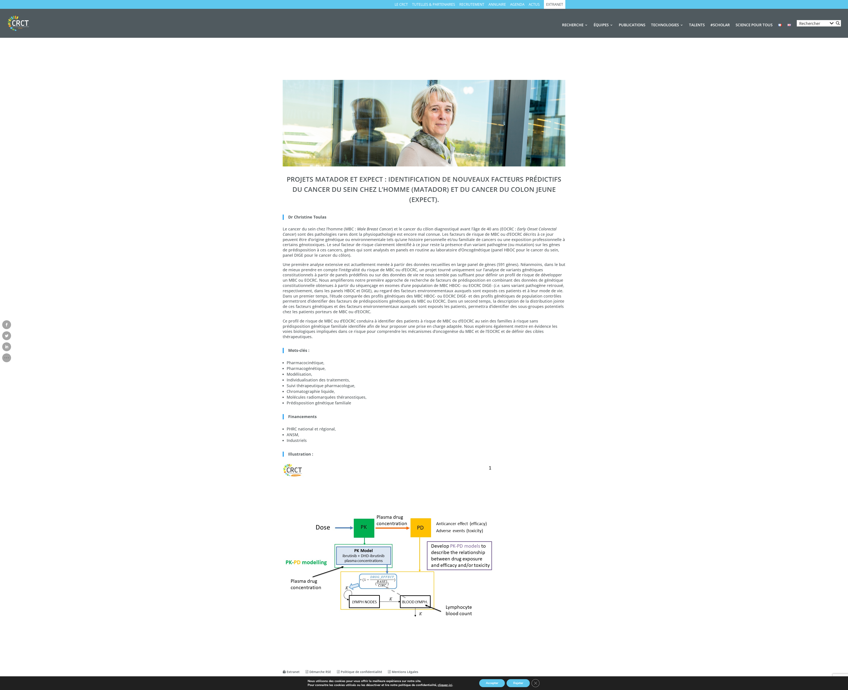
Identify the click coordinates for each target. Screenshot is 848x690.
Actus (534, 5)
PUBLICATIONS (632, 25)
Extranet (554, 5)
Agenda (517, 5)
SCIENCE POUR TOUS (754, 25)
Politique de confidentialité (361, 672)
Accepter (492, 683)
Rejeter (518, 683)
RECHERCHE (572, 25)
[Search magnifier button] (838, 23)
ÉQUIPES (601, 25)
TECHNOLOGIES (665, 25)
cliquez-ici (445, 685)
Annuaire (497, 5)
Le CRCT (401, 5)
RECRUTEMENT (471, 5)
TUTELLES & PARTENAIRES (433, 5)
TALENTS (697, 25)
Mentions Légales (404, 672)
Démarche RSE (320, 672)
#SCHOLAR (720, 25)
